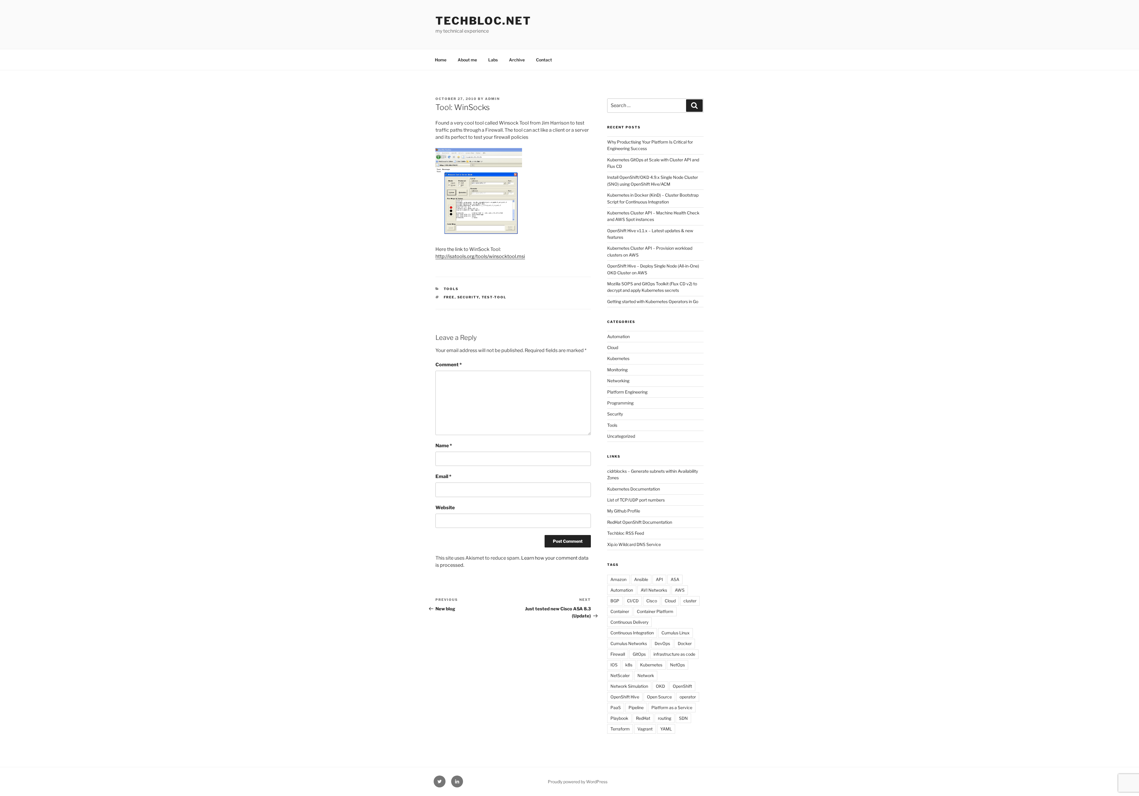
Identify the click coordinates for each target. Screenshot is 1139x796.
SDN (683, 718)
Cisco (651, 600)
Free (449, 297)
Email (443, 476)
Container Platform (655, 611)
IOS (614, 664)
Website (445, 507)
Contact (544, 59)
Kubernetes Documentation (633, 488)
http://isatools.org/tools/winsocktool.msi (480, 256)
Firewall (617, 654)
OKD (660, 686)
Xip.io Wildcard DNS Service (634, 544)
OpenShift (682, 686)
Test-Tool (494, 297)
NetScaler (620, 675)
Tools (451, 289)
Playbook (619, 718)
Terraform (620, 728)
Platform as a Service (671, 707)
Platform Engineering (627, 391)
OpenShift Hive (624, 696)
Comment (448, 364)
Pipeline (636, 707)
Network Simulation (629, 686)
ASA (675, 579)
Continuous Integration (632, 632)
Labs (493, 59)
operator (688, 696)
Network (645, 675)
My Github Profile (623, 510)
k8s (628, 664)
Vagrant (645, 728)
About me (467, 59)
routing (664, 718)
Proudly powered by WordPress (577, 781)
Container (619, 611)
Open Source (659, 696)
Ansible (641, 579)
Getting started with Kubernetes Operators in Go (652, 301)
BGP (614, 600)
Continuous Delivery (629, 622)
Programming (620, 402)
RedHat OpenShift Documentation (639, 522)
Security (468, 297)
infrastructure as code (674, 654)
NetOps (677, 664)
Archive (517, 59)
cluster (689, 600)
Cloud (612, 347)
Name (443, 445)
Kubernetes (618, 358)
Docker (685, 643)
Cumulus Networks (628, 643)
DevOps (662, 643)
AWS (680, 590)
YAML (666, 728)
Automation (618, 336)
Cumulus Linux (675, 632)
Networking (618, 380)
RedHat (643, 718)
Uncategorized (621, 436)
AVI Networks (654, 590)
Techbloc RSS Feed (625, 533)
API (659, 579)
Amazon (618, 579)
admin (492, 99)
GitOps (639, 654)
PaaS (615, 707)
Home (440, 59)
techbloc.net (483, 20)
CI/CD (633, 600)
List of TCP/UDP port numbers (636, 499)
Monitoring (617, 369)
